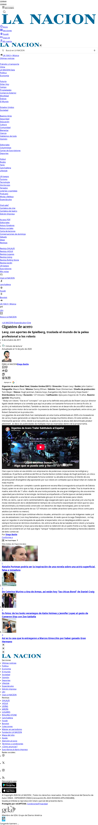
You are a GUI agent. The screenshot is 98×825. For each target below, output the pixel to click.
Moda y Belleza (7, 196)
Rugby (3, 162)
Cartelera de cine (7, 208)
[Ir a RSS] (3, 778)
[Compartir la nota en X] (6, 378)
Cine (28, 322)
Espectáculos (19, 322)
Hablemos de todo (8, 136)
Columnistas (5, 147)
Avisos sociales (6, 228)
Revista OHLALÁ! (7, 248)
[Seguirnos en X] (3, 763)
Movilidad (4, 95)
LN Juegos (4, 176)
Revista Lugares (7, 254)
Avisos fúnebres (7, 225)
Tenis (2, 165)
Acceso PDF (5, 219)
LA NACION (7, 322)
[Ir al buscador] (4, 11)
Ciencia (3, 133)
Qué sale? (4, 205)
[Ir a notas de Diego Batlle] (49, 356)
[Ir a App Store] (9, 792)
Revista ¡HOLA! (6, 251)
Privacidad (43, 803)
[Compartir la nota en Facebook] (3, 378)
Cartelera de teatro (8, 211)
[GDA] (9, 812)
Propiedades (5, 90)
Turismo (3, 179)
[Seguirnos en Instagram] (3, 771)
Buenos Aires (6, 116)
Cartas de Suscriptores (10, 150)
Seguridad (4, 119)
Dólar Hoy (4, 84)
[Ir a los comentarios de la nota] (6, 367)
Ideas (2, 240)
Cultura (3, 124)
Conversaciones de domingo (13, 234)
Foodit (6, 34)
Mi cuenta (7, 41)
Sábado (3, 237)
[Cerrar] (40, 45)
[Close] (3, 645)
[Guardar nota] (3, 367)
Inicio (5, 27)
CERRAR (3, 2)
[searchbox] (48, 50)
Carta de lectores (7, 231)
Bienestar (4, 130)
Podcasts (4, 193)
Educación (4, 121)
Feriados (4, 188)
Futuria (3, 81)
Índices (3, 98)
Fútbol (3, 159)
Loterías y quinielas (8, 191)
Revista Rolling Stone (9, 260)
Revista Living (6, 257)
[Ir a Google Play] (9, 786)
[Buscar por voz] (94, 50)
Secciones (7, 30)
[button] (49, 180)
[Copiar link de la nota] (3, 374)
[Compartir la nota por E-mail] (9, 378)
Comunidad (5, 127)
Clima (2, 67)
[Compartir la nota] (3, 370)
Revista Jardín (6, 263)
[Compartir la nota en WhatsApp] (6, 370)
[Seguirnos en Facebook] (3, 756)
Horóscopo (5, 185)
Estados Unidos (7, 107)
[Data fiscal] (3, 820)
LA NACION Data (7, 70)
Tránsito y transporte (9, 64)
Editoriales (5, 144)
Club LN (6, 37)
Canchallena (5, 167)
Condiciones (32, 803)
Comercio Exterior (8, 93)
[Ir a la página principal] (49, 23)
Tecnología (5, 182)
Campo (3, 87)
